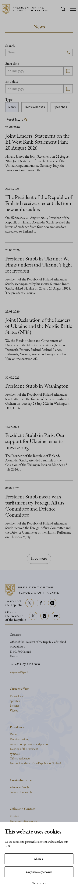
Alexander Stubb (19, 787)
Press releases (17, 696)
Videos (14, 710)
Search (10, 45)
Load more (39, 559)
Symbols (15, 754)
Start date (12, 63)
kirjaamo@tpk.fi (19, 672)
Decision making (19, 739)
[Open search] (62, 9)
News (12, 107)
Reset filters (15, 119)
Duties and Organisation (23, 821)
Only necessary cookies (39, 872)
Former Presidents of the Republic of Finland (35, 763)
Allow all (39, 859)
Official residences (20, 758)
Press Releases (34, 107)
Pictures (14, 706)
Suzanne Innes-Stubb (21, 792)
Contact (14, 816)
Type (8, 99)
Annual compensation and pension (29, 744)
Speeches (60, 107)
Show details (39, 883)
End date (11, 81)
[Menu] (73, 9)
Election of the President (24, 749)
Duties (13, 734)
